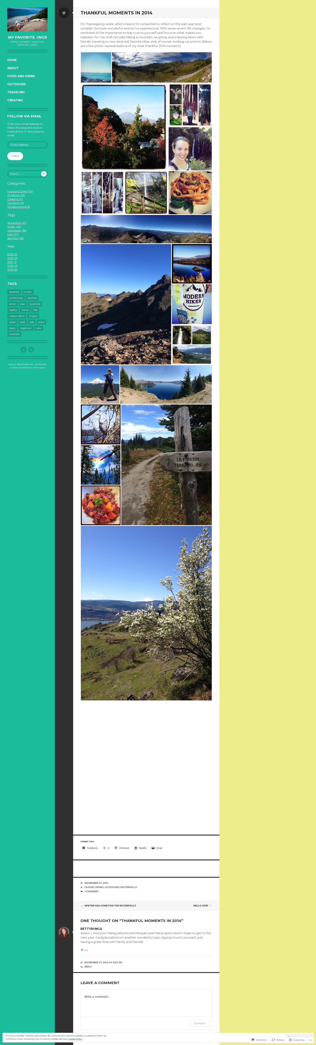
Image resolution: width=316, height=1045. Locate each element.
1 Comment (91, 891)
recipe (12, 322)
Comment (199, 1023)
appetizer (14, 291)
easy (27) (13, 234)
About (13, 68)
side (32, 322)
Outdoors (16, 84)
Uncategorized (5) (18, 207)
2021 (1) (12, 262)
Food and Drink (21, 76)
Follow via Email (24, 116)
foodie (89, 887)
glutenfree (35, 304)
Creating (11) (15, 199)
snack (41, 322)
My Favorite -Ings (27, 37)
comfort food (16, 297)
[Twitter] (24, 350)
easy (22, 304)
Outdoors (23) (16, 195)
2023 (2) (12, 258)
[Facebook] (31, 350)
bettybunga (91, 929)
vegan (12, 328)
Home (12, 60)
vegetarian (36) (16, 230)
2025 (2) (12, 254)
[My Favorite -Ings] (27, 19)
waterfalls (14, 334)
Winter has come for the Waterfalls (110, 905)
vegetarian (26, 328)
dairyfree (32, 297)
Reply (88, 966)
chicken (28, 291)
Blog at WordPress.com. (21, 364)
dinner (12, 304)
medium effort (17, 316)
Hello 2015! (200, 905)
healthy (13, 310)
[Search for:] (27, 173)
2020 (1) (12, 266)
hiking (25, 310)
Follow (15, 156)
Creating (15, 100)
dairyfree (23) (15, 238)
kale (35, 310)
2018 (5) (12, 269)
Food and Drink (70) (20, 191)
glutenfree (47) (16, 223)
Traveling (16, 92)
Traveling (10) (15, 203)
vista (38, 328)
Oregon (33, 316)
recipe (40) (14, 226)
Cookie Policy (75, 1039)
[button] (96, 67)
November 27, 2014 (96, 883)
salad (22, 322)
